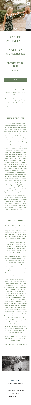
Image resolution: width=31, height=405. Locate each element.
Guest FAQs (15, 387)
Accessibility (12, 400)
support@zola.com (11, 390)
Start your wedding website (15, 393)
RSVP (15, 79)
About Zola (8, 387)
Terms (20, 400)
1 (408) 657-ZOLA (20, 390)
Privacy (16, 400)
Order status (22, 387)
